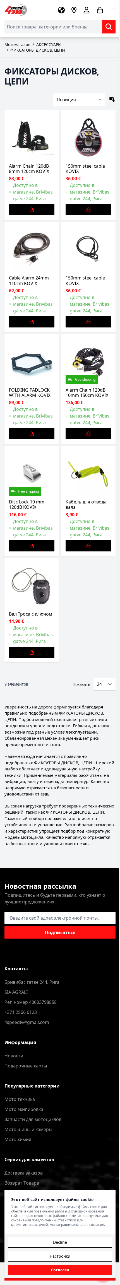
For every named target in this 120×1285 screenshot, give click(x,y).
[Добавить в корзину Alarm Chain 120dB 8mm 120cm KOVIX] (31, 209)
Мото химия (17, 1139)
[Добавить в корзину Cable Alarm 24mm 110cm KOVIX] (31, 321)
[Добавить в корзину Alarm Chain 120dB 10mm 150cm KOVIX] (88, 433)
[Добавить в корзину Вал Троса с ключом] (31, 652)
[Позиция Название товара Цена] (79, 99)
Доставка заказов (23, 1173)
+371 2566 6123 (20, 1012)
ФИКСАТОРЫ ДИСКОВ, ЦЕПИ (37, 50)
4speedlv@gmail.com (26, 1022)
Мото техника (19, 1099)
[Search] (109, 26)
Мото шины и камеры (28, 1129)
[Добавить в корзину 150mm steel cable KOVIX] (88, 209)
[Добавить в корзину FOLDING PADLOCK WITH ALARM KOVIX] (31, 433)
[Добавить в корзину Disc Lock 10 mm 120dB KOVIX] (31, 545)
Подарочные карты (25, 1066)
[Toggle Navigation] (113, 10)
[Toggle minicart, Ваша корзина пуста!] (100, 10)
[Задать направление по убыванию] (112, 99)
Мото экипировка (23, 1109)
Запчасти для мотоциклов (32, 1119)
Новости (13, 1056)
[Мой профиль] (86, 10)
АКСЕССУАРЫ (48, 44)
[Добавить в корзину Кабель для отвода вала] (88, 545)
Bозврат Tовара (21, 1183)
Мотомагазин (17, 44)
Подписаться (60, 932)
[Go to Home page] (15, 10)
